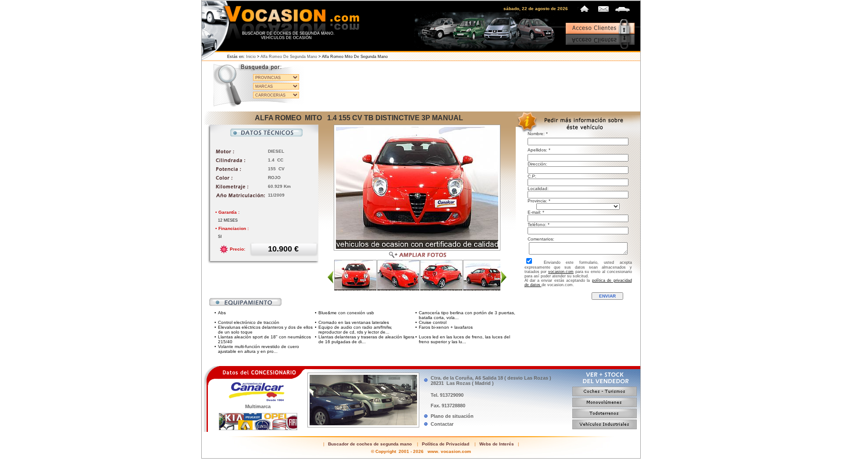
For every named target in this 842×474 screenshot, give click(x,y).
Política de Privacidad (445, 444)
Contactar (442, 424)
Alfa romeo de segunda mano (288, 56)
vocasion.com (561, 271)
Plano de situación (452, 416)
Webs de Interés (496, 444)
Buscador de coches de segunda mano (370, 444)
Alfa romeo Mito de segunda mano (355, 56)
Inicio (251, 56)
